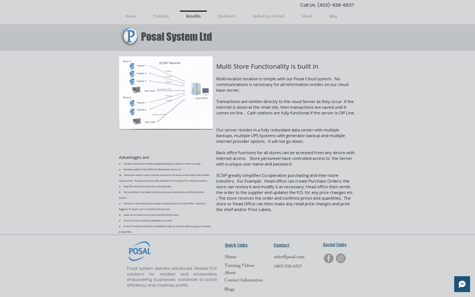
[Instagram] (341, 258)
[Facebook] (328, 258)
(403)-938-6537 (335, 5)
